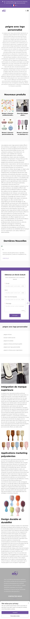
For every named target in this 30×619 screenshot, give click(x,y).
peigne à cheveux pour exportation (13, 350)
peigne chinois (8, 334)
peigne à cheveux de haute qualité (13, 344)
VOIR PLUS (6, 258)
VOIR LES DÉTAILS (8, 105)
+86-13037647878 (10, 3)
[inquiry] (28, 303)
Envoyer (15, 315)
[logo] (4, 10)
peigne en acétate (8, 340)
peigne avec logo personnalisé (12, 347)
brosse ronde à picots (9, 337)
